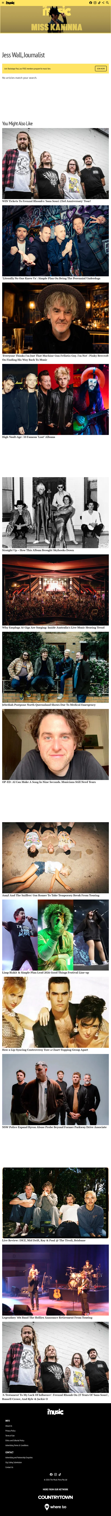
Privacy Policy (10, 1431)
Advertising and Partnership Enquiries (19, 1457)
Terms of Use (10, 1435)
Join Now (101, 68)
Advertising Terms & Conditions (16, 1445)
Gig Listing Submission (13, 1462)
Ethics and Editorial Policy (14, 1440)
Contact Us (9, 1467)
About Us (8, 1426)
